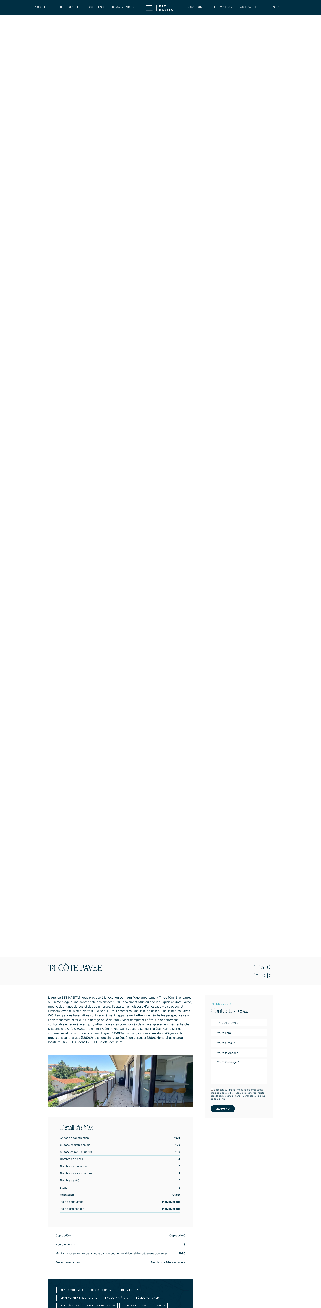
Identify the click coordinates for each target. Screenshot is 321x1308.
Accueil (42, 7)
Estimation (222, 7)
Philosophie (68, 7)
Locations (195, 7)
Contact (276, 7)
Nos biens (96, 7)
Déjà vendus (123, 7)
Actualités (250, 7)
